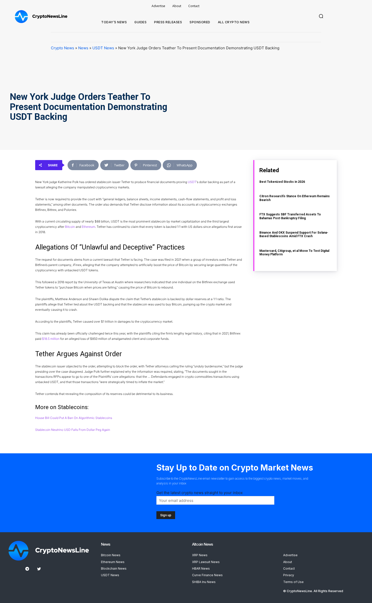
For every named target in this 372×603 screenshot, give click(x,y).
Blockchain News (114, 568)
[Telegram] (27, 569)
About (287, 562)
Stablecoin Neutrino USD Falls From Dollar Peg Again (72, 430)
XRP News (200, 555)
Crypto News (62, 48)
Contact (289, 568)
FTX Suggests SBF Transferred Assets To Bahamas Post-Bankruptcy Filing (290, 216)
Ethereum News (113, 562)
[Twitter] (39, 569)
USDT (192, 182)
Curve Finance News (207, 575)
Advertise (290, 555)
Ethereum (88, 227)
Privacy (288, 575)
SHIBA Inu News (204, 582)
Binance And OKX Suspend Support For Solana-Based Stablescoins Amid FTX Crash (293, 234)
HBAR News (201, 568)
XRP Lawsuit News (206, 562)
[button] (321, 16)
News (83, 48)
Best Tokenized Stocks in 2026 (282, 182)
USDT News (103, 48)
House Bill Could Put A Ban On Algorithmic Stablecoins (73, 418)
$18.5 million (50, 339)
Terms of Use (293, 582)
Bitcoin (70, 227)
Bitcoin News (110, 555)
